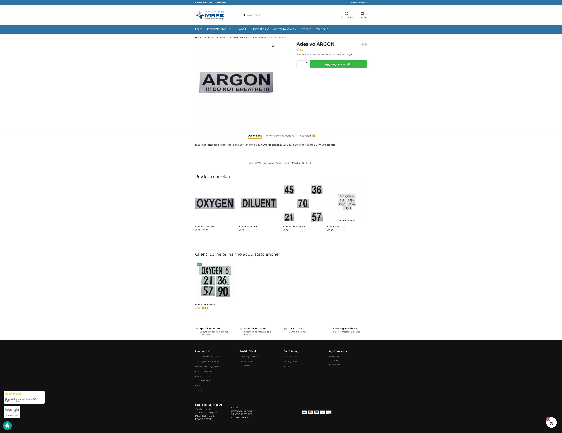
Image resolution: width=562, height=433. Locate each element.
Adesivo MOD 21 (336, 226)
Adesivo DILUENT (249, 226)
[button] (273, 45)
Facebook (333, 356)
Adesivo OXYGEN (205, 226)
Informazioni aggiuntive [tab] (280, 135)
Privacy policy (202, 376)
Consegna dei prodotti (207, 361)
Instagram (334, 364)
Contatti (199, 390)
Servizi (198, 385)
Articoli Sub (290, 356)
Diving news (290, 361)
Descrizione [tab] (255, 135)
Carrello (363, 17)
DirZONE (306, 163)
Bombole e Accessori (215, 37)
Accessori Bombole (239, 37)
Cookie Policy (202, 380)
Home (198, 37)
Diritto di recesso (204, 371)
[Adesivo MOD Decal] (303, 203)
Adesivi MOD (259, 37)
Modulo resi (245, 365)
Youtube (333, 360)
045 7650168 (358, 2)
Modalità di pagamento (208, 366)
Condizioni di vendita (206, 356)
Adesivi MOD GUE (205, 304)
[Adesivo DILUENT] (365, 44)
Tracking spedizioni (250, 356)
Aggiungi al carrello (338, 64)
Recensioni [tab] (306, 135)
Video (287, 366)
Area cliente (347, 17)
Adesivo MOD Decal (294, 226)
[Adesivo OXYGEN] (215, 203)
